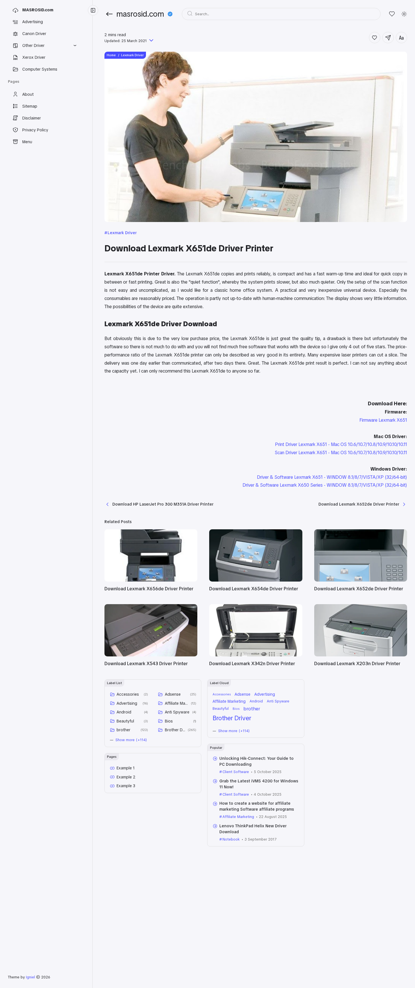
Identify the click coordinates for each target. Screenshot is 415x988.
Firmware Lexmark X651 (383, 420)
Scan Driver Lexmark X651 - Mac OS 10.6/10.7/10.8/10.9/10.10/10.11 (341, 453)
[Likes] (392, 14)
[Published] (151, 40)
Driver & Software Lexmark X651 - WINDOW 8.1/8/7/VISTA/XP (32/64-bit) (332, 477)
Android (124, 712)
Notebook (230, 839)
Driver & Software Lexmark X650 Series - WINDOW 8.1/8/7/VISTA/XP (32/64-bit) (325, 485)
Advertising (127, 703)
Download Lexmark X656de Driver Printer (148, 589)
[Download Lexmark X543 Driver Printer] (150, 655)
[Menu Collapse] (93, 10)
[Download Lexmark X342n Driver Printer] (255, 655)
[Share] (388, 37)
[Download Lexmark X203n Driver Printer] (360, 655)
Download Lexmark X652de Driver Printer (358, 589)
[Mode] (404, 14)
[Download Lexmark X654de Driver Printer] (255, 580)
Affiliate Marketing (177, 703)
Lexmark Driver (122, 232)
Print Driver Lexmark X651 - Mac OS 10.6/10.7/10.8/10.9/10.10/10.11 (341, 444)
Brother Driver (175, 729)
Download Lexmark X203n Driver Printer (357, 664)
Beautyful (125, 721)
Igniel (30, 977)
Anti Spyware (177, 712)
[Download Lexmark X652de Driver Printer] (360, 580)
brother (123, 729)
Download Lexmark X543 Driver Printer (146, 664)
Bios (169, 721)
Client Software (235, 771)
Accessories (128, 694)
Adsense (173, 694)
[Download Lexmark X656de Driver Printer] (150, 580)
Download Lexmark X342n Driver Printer (252, 664)
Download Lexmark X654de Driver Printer (253, 589)
